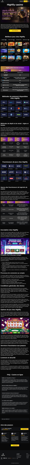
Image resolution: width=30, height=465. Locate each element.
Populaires (3, 39)
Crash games (18, 39)
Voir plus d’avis (15, 445)
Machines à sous (25, 39)
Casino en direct (10, 39)
